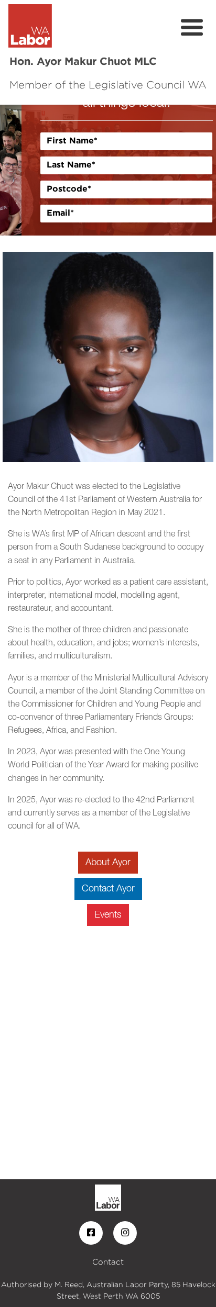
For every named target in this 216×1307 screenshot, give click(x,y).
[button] (16, 170)
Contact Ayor (108, 889)
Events (108, 915)
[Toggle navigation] (192, 27)
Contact (108, 1262)
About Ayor (108, 862)
